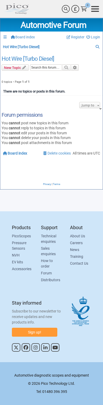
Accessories (21, 269)
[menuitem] (93, 37)
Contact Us (79, 263)
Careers (76, 243)
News (74, 250)
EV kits (17, 262)
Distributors (50, 280)
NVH (16, 255)
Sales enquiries (48, 251)
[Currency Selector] (75, 9)
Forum (46, 273)
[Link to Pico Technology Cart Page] (84, 9)
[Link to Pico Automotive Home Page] (16, 9)
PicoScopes (21, 236)
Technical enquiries (48, 239)
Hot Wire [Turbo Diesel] (28, 59)
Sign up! (34, 332)
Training (76, 256)
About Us (77, 236)
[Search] (66, 9)
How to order (47, 263)
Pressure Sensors (19, 245)
